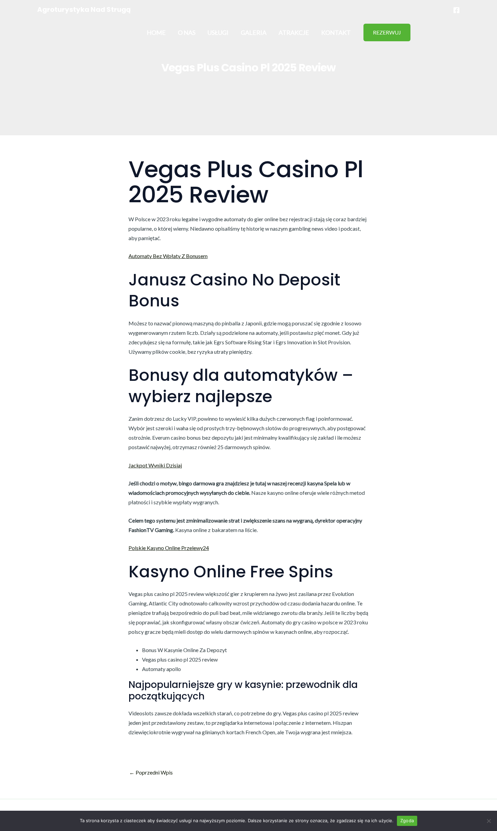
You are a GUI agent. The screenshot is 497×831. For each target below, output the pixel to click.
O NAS (186, 32)
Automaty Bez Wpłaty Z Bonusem (168, 256)
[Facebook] (456, 10)
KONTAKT (336, 32)
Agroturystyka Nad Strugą (84, 9)
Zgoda (407, 820)
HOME (156, 32)
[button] (386, 32)
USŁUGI (218, 32)
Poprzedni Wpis (151, 772)
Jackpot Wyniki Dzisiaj (155, 465)
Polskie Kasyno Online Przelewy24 (168, 548)
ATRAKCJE (294, 32)
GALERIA (253, 32)
